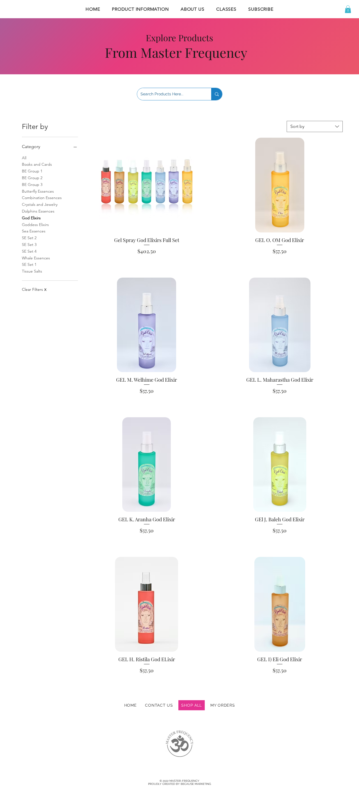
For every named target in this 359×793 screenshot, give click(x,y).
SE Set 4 (29, 251)
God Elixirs (31, 217)
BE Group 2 (32, 177)
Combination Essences (42, 197)
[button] (140, 9)
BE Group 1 (32, 171)
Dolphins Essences (38, 211)
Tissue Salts (32, 271)
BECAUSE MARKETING (196, 783)
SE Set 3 (29, 244)
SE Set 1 (29, 264)
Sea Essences (33, 231)
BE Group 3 (32, 184)
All (24, 157)
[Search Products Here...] (216, 94)
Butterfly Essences (38, 191)
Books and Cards (37, 164)
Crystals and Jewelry (39, 204)
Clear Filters (34, 289)
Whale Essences (36, 258)
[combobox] (315, 126)
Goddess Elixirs (35, 224)
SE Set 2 (29, 237)
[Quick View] (147, 185)
